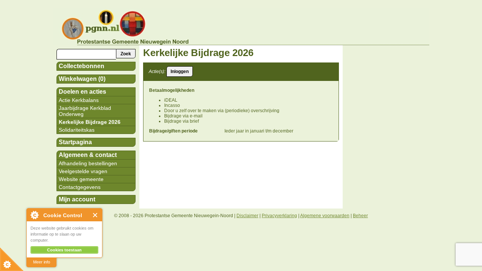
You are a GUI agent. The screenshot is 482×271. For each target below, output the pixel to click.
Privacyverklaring (279, 215)
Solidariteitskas (77, 130)
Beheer (360, 215)
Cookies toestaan (64, 250)
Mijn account (77, 199)
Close (95, 215)
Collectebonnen (81, 66)
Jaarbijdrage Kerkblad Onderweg (85, 111)
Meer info (41, 262)
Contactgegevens (80, 187)
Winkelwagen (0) (82, 79)
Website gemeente (81, 179)
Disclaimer (247, 215)
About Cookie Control (34, 215)
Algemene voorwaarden (324, 215)
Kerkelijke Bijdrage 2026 (89, 122)
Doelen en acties (82, 91)
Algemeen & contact (88, 155)
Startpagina (75, 142)
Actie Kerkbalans (79, 100)
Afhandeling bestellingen (88, 163)
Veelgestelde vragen (83, 171)
